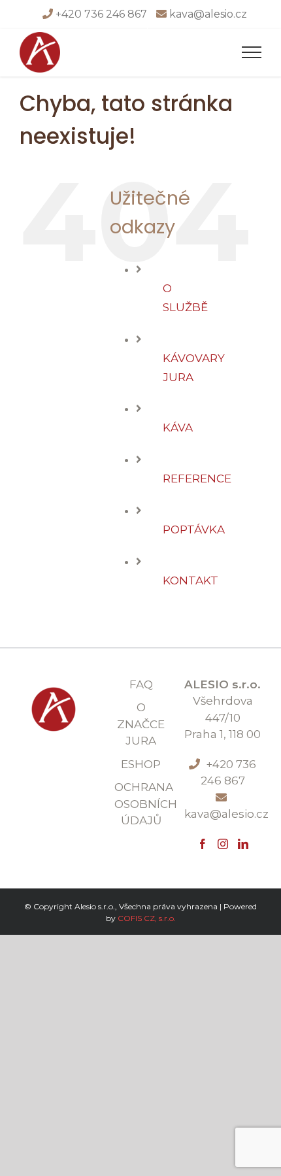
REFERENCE (197, 478)
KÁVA (178, 427)
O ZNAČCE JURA (141, 724)
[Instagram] (223, 844)
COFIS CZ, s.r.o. (147, 918)
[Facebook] (202, 844)
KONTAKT (190, 580)
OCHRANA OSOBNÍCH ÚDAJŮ (140, 804)
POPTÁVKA (194, 529)
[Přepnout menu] (251, 52)
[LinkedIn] (243, 844)
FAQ (141, 684)
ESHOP (141, 764)
